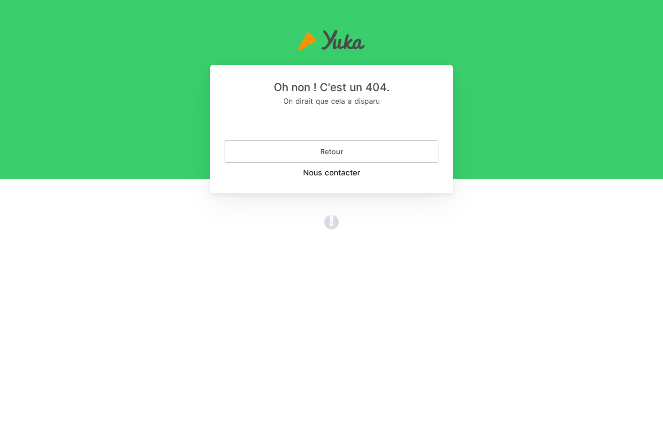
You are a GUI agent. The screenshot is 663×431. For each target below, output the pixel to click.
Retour (331, 151)
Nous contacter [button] (331, 172)
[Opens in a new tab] (331, 221)
